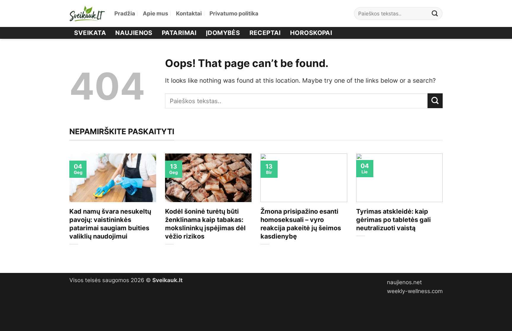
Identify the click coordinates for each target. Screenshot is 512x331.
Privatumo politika (233, 13)
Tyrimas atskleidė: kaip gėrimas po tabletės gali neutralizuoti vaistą (393, 219)
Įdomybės (223, 32)
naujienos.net (404, 282)
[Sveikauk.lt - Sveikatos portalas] (87, 13)
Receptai (265, 32)
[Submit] (434, 13)
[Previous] (68, 208)
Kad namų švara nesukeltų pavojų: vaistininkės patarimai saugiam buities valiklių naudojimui (110, 223)
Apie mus (155, 13)
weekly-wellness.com (415, 291)
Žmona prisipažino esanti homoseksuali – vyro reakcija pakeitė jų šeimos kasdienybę (300, 223)
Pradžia (124, 13)
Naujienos (134, 32)
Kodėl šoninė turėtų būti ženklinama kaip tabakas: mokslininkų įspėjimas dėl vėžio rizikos (205, 223)
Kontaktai (189, 13)
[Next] (443, 208)
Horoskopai (311, 32)
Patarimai (179, 32)
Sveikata (90, 32)
